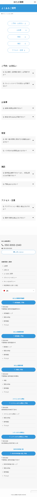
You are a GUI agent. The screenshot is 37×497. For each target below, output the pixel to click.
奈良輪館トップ (8, 313)
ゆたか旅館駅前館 (18, 332)
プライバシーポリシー (10, 277)
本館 (5, 380)
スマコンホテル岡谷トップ (11, 414)
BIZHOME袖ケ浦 (18, 449)
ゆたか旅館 (18, 2)
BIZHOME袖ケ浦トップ (10, 464)
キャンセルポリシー (9, 281)
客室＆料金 (7, 317)
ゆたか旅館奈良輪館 (18, 298)
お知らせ (6, 270)
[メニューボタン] (35, 2)
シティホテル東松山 (18, 432)
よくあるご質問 (8, 273)
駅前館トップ (8, 347)
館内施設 (6, 321)
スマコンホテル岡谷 (18, 399)
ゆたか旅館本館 (18, 365)
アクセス (6, 325)
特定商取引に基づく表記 (11, 285)
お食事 (6, 266)
